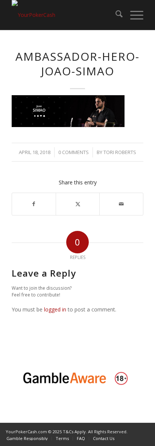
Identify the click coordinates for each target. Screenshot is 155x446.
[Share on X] (77, 204)
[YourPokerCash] (64, 15)
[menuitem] (115, 15)
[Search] (115, 15)
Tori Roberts (119, 152)
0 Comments (73, 152)
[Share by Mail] (121, 204)
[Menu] (133, 15)
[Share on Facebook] (34, 204)
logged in (55, 309)
